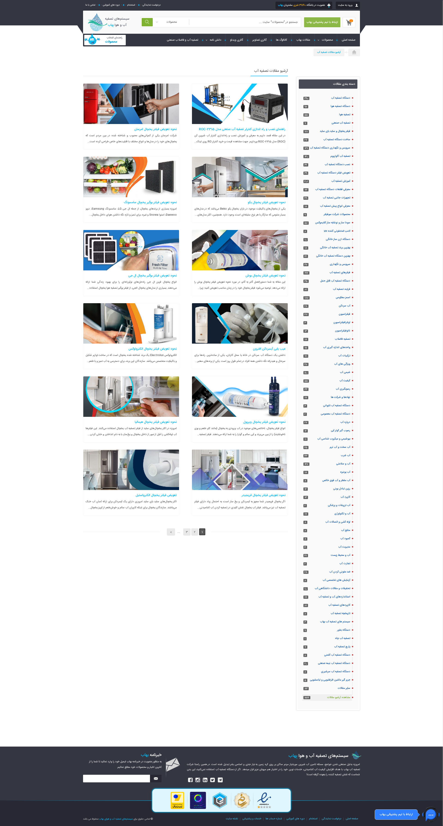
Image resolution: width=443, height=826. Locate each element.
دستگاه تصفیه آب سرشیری (335, 671)
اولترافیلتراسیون (341, 322)
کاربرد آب (345, 497)
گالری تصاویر (259, 40)
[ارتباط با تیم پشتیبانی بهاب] (431, 814)
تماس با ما (90, 5)
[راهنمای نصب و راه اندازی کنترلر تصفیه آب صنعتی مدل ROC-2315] (261, 100)
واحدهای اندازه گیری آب (336, 347)
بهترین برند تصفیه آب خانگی (335, 247)
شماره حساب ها (274, 819)
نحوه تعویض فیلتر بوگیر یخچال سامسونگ (150, 202)
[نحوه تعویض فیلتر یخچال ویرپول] (261, 393)
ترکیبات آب (344, 356)
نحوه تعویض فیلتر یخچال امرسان (155, 129)
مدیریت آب (344, 547)
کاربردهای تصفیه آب (339, 605)
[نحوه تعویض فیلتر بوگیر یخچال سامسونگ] (152, 173)
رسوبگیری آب (343, 389)
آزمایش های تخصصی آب (336, 580)
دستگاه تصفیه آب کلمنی (337, 655)
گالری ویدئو (236, 40)
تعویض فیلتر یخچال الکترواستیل (156, 495)
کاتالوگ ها (281, 40)
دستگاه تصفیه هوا (340, 106)
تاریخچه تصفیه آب (340, 613)
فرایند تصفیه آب (341, 289)
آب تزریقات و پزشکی (339, 505)
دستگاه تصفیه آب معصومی (335, 414)
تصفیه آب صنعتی (341, 123)
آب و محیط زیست (340, 555)
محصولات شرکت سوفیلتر (337, 214)
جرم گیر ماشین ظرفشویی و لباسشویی (330, 680)
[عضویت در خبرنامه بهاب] (156, 778)
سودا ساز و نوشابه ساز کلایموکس (332, 223)
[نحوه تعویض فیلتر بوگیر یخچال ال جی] (152, 246)
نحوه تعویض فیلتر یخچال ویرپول (264, 422)
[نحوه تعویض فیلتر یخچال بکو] (261, 173)
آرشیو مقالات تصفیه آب (329, 52)
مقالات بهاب (303, 40)
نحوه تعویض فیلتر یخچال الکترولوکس (153, 348)
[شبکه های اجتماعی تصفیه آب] (190, 780)
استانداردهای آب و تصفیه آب (334, 597)
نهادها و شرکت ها (340, 397)
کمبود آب (345, 538)
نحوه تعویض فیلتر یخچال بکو (266, 202)
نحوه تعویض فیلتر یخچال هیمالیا (156, 422)
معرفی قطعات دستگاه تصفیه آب (332, 189)
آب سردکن (344, 306)
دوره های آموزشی (111, 5)
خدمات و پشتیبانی (251, 819)
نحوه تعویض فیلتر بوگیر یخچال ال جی (152, 275)
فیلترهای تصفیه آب (339, 272)
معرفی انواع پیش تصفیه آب (335, 206)
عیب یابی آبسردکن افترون (269, 348)
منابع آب (345, 530)
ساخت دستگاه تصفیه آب (336, 139)
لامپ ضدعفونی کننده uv (337, 231)
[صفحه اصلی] (354, 52)
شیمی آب (345, 372)
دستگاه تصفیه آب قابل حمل (335, 281)
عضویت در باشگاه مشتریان (301, 5)
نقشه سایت (232, 819)
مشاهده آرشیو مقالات (338, 697)
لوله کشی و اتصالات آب (337, 522)
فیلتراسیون (344, 314)
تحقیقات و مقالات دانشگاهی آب (332, 588)
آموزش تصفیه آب (340, 181)
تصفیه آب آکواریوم (340, 156)
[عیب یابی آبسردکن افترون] (261, 320)
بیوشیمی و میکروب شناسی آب (333, 439)
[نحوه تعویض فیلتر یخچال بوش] (261, 246)
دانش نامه (215, 40)
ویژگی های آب (342, 364)
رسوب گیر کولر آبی (340, 430)
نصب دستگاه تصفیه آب (337, 164)
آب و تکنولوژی (342, 513)
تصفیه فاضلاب (342, 339)
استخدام (131, 5)
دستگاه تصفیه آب (340, 98)
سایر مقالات (344, 688)
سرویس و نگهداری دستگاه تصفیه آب (330, 148)
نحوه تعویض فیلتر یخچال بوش (265, 275)
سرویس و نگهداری (340, 264)
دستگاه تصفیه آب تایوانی (336, 405)
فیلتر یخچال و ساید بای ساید (335, 131)
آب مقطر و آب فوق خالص (336, 480)
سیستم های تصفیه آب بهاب (335, 622)
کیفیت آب (344, 380)
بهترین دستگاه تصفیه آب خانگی (333, 256)
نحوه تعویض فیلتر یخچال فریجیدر (263, 495)
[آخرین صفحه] (171, 531)
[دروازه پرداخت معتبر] (177, 809)
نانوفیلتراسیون (342, 331)
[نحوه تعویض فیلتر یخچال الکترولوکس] (152, 320)
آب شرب (345, 455)
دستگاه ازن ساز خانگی (338, 239)
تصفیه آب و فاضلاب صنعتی (182, 40)
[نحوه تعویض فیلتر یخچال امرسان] (152, 100)
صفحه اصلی (352, 819)
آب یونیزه (345, 472)
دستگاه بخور (343, 630)
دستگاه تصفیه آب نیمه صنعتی (334, 663)
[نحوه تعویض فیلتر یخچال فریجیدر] (261, 466)
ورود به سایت (345, 5)
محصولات (327, 40)
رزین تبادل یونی (341, 489)
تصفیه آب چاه (342, 638)
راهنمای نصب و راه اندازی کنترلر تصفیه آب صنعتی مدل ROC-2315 (242, 129)
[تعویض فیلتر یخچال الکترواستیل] (152, 466)
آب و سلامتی (343, 464)
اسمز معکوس (343, 297)
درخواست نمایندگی (151, 5)
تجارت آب (344, 563)
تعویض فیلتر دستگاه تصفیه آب (333, 173)
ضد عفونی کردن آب (339, 572)
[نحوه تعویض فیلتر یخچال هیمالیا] (152, 393)
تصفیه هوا (344, 114)
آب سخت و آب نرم (340, 447)
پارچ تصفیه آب (342, 646)
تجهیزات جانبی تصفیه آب (336, 198)
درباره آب (345, 422)
